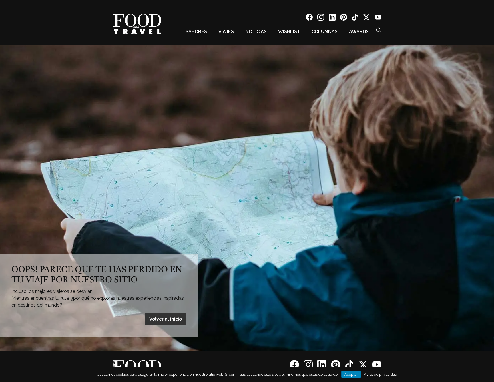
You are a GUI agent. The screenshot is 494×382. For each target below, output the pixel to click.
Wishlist (289, 31)
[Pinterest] (343, 18)
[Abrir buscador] (378, 30)
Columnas (325, 31)
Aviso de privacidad (380, 374)
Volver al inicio (165, 319)
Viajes (226, 31)
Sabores (196, 31)
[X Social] (366, 18)
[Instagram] (320, 18)
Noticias (256, 31)
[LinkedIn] (332, 18)
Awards (359, 31)
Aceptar (351, 374)
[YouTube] (378, 18)
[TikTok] (355, 18)
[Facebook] (309, 18)
